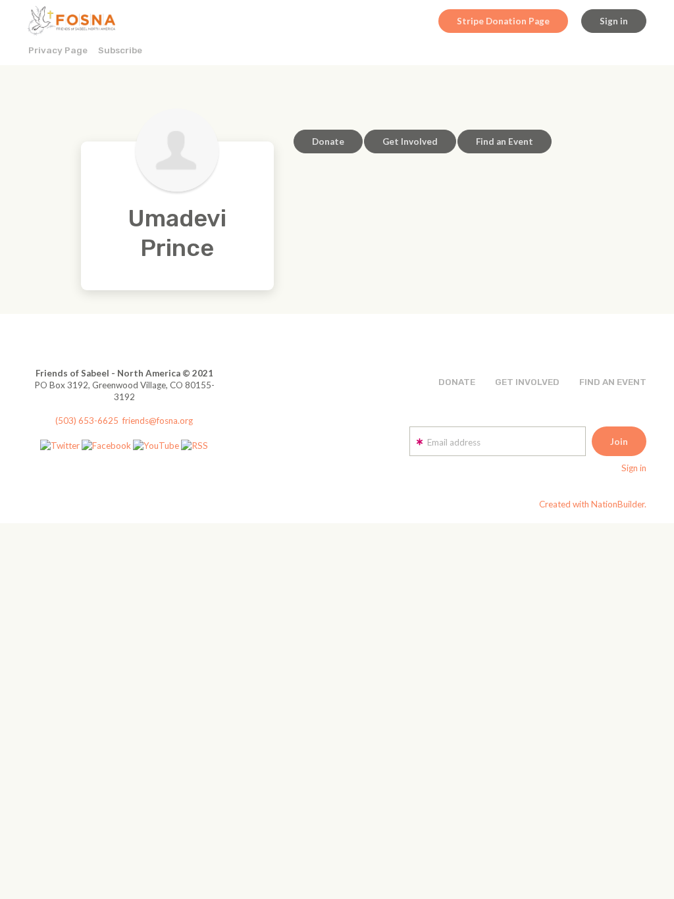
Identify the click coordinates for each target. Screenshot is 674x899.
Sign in (614, 21)
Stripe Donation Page (503, 21)
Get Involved (410, 141)
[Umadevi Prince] (177, 150)
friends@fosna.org (157, 420)
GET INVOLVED (527, 381)
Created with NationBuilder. (592, 504)
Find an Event (504, 141)
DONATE (456, 381)
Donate (328, 141)
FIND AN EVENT (612, 381)
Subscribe (120, 50)
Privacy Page (58, 50)
